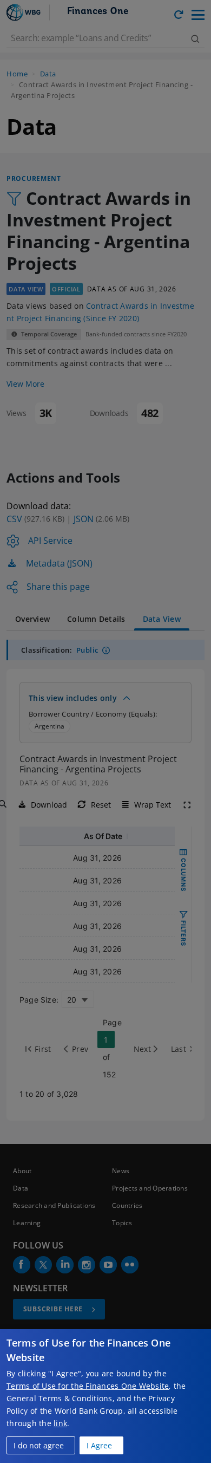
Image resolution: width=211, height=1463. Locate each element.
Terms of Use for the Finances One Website (87, 1386)
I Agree (99, 1445)
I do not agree (39, 1445)
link (60, 1423)
